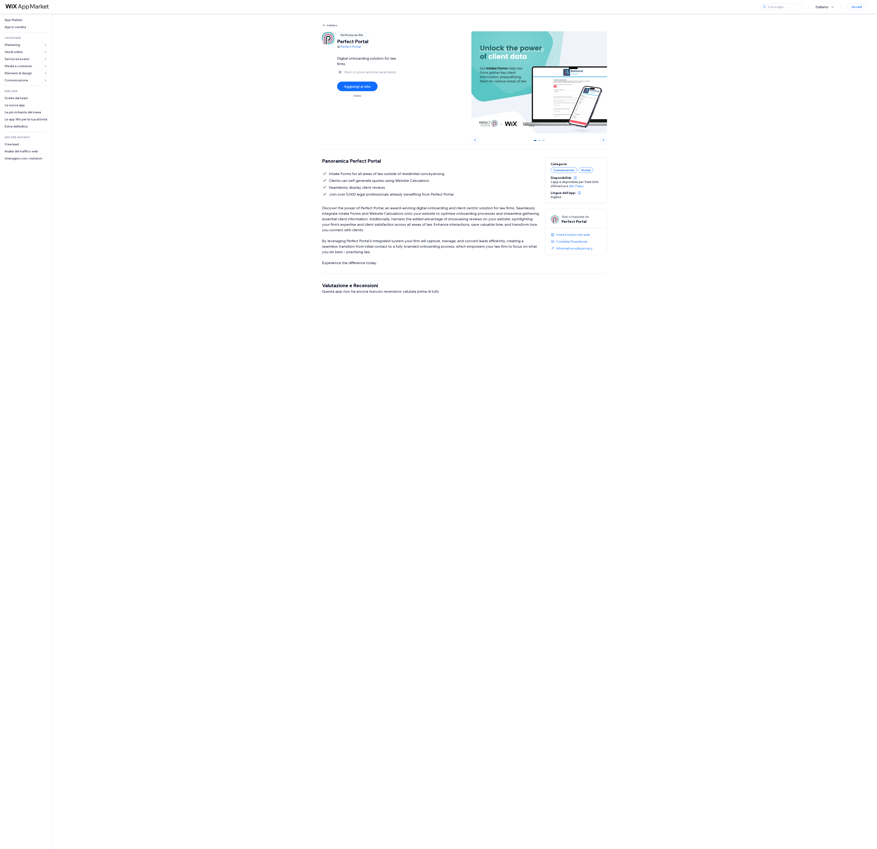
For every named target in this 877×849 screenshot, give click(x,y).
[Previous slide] (474, 140)
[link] (26, 20)
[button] (575, 178)
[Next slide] (603, 140)
